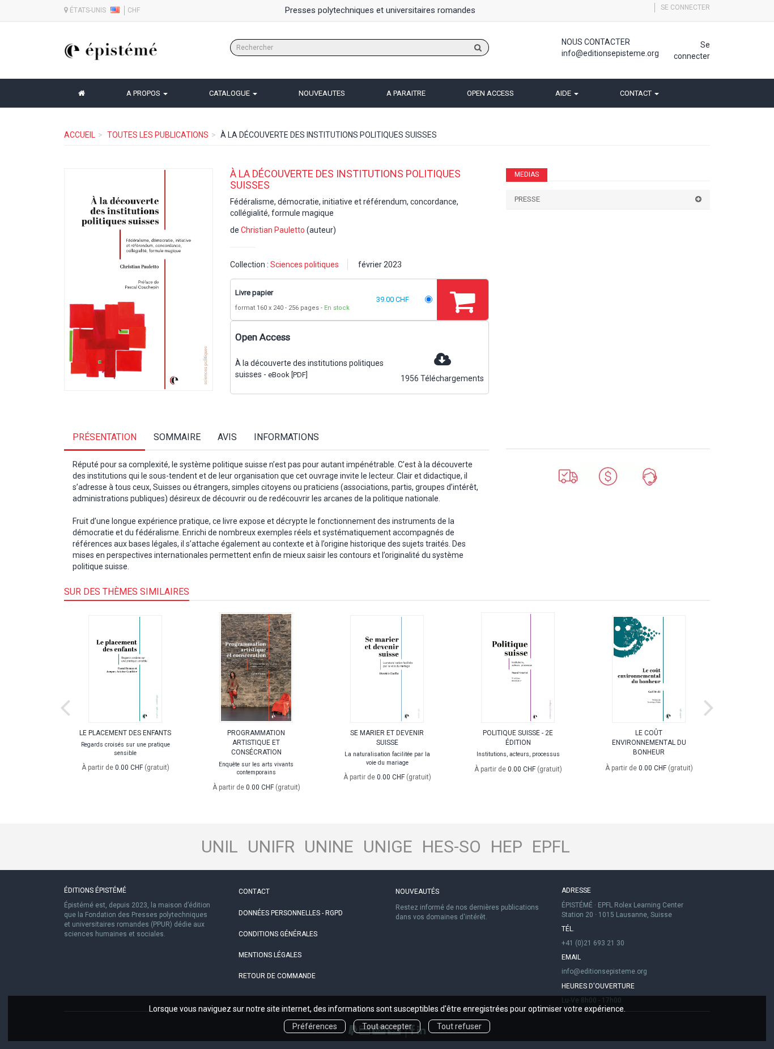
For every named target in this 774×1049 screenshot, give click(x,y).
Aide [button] (564, 93)
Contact (254, 892)
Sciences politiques (304, 264)
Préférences (314, 1026)
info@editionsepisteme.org (610, 53)
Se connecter (685, 7)
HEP (506, 846)
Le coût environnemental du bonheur (649, 742)
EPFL (551, 846)
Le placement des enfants (125, 733)
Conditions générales (278, 934)
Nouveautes (322, 93)
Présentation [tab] (105, 437)
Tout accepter (387, 1026)
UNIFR (271, 846)
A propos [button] (144, 93)
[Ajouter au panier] (462, 299)
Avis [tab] (227, 437)
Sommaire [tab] (177, 437)
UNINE (329, 846)
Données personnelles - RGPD (291, 913)
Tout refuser (459, 1026)
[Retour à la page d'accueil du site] (111, 51)
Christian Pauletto (273, 229)
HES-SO (451, 846)
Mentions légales (270, 955)
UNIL (219, 846)
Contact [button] (636, 93)
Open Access (490, 93)
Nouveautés (417, 892)
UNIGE (387, 846)
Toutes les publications (158, 134)
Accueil (79, 134)
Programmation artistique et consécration (256, 742)
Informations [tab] (286, 437)
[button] (138, 279)
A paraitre (406, 93)
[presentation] (65, 705)
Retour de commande (277, 976)
